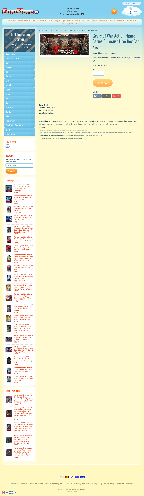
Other (80, 24)
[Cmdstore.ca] (20, 11)
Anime (35, 20)
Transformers (131, 20)
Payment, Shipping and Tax (55, 483)
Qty (94, 70)
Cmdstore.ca (71, 489)
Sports (112, 20)
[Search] (114, 11)
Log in (127, 3)
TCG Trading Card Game (70, 24)
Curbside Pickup (36, 483)
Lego (63, 20)
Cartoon (43, 20)
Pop (89, 20)
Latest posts (20, 135)
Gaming (57, 20)
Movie (78, 20)
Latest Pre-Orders (24, 20)
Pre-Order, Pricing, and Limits (78, 483)
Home (41, 30)
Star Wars (103, 20)
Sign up (135, 3)
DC (50, 20)
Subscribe (11, 171)
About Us (14, 483)
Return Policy (109, 483)
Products (49, 30)
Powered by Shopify (72, 491)
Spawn (95, 20)
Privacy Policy (97, 483)
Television (121, 20)
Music (83, 20)
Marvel (70, 20)
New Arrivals (12, 20)
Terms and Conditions (124, 483)
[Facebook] (8, 146)
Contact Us (24, 483)
